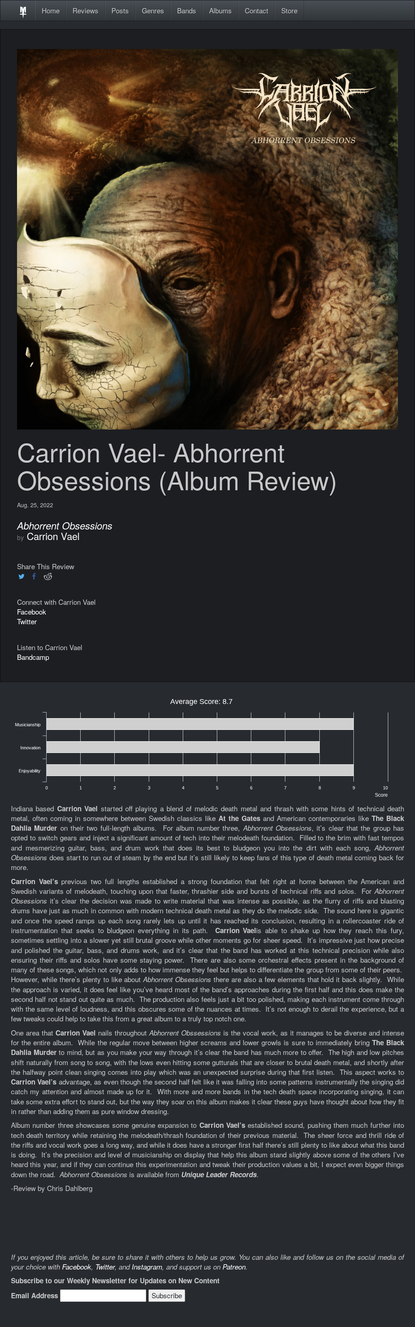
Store (289, 10)
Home (51, 10)
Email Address (34, 1295)
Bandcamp (33, 657)
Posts (120, 10)
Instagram (147, 1267)
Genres (153, 10)
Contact (256, 10)
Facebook (31, 611)
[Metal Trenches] (23, 10)
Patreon (234, 1267)
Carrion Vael (53, 536)
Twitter (27, 621)
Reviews (85, 10)
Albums (220, 10)
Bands (186, 10)
